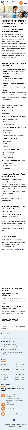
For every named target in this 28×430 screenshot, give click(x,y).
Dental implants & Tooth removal (13, 339)
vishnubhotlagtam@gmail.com (14, 414)
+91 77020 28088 (21, 3)
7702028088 (11, 409)
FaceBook (14, 420)
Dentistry (10, 344)
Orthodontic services (10, 349)
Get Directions (10, 404)
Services (10, 341)
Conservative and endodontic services (15, 347)
